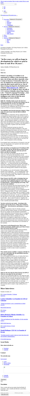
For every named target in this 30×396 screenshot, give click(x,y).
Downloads (6, 364)
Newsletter (3, 379)
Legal (5, 361)
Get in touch (4, 359)
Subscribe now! (4, 394)
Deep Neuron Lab (12, 87)
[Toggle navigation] (17, 15)
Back (2, 45)
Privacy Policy (7, 363)
